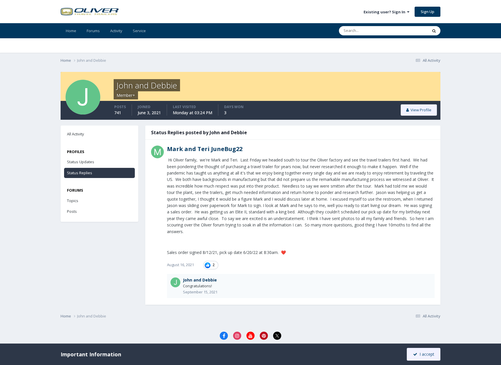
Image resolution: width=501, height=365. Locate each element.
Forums (93, 30)
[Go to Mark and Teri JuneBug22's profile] (157, 152)
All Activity (75, 134)
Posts (72, 211)
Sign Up (427, 11)
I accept (425, 354)
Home (71, 30)
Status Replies (79, 172)
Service (139, 30)
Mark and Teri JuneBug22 (204, 149)
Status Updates (80, 161)
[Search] (434, 30)
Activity (116, 30)
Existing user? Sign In (385, 11)
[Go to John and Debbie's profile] (175, 282)
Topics (72, 200)
